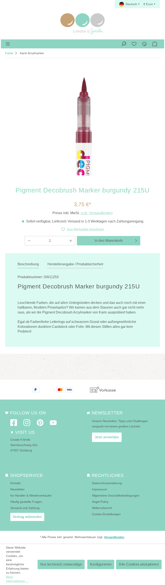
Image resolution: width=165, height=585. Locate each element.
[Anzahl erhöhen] (71, 240)
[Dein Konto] (144, 43)
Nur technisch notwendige (61, 564)
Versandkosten (114, 537)
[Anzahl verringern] (29, 240)
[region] (82, 121)
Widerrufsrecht (102, 508)
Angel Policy (100, 501)
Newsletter (17, 489)
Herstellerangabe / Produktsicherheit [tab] (75, 264)
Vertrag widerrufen (27, 517)
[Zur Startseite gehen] (82, 23)
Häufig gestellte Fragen (26, 501)
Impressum (99, 489)
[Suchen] (124, 43)
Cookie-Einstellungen (106, 514)
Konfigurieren (101, 564)
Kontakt (15, 483)
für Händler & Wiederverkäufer (31, 495)
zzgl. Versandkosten (97, 213)
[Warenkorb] (155, 43)
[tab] (28, 264)
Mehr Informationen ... (17, 579)
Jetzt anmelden (107, 437)
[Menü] (8, 43)
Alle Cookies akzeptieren (139, 564)
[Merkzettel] (134, 43)
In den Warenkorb (108, 240)
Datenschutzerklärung (107, 483)
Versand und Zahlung (25, 508)
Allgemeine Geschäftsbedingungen (115, 495)
